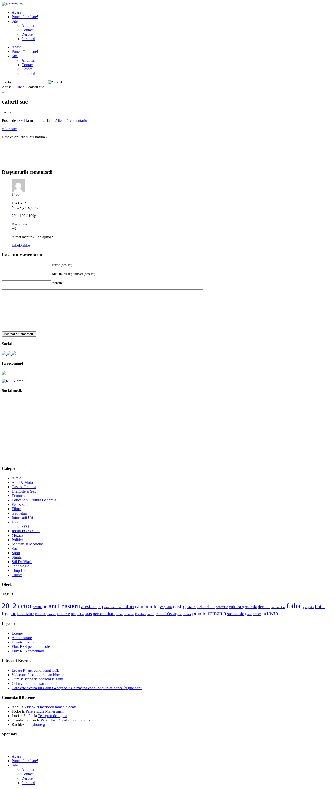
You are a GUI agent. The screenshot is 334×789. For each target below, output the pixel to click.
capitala (166, 607)
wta (273, 613)
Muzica (17, 535)
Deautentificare (23, 642)
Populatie (140, 614)
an (45, 606)
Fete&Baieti (21, 504)
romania (217, 613)
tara (249, 614)
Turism (17, 575)
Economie (19, 496)
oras (88, 613)
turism (257, 614)
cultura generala (243, 606)
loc (13, 613)
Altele (19, 87)
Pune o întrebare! (25, 17)
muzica (51, 614)
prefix (150, 614)
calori (128, 606)
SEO (25, 526)
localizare (25, 613)
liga (6, 613)
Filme (16, 509)
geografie (308, 607)
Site (15, 21)
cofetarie (222, 607)
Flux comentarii (28, 651)
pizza (119, 614)
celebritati (206, 606)
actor (25, 605)
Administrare (22, 638)
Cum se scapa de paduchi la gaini (37, 679)
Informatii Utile (23, 518)
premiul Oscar (165, 614)
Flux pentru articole (31, 646)
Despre (27, 34)
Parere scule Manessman (45, 711)
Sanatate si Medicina (28, 544)
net (73, 614)
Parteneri (28, 39)
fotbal (294, 605)
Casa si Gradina (24, 487)
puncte (199, 613)
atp (100, 606)
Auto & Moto (22, 482)
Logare (17, 633)
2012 (9, 605)
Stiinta (17, 557)
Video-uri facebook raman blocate (38, 675)
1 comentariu (77, 120)
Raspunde (19, 224)
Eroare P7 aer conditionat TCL (35, 670)
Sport (16, 553)
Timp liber (20, 570)
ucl (265, 613)
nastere (63, 613)
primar (187, 614)
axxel (8, 112)
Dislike (24, 245)
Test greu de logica (52, 716)
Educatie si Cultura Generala (34, 500)
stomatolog (236, 613)
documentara (278, 607)
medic (40, 613)
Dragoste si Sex (24, 491)
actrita (37, 607)
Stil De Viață (22, 562)
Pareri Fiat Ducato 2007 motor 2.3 (67, 720)
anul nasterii (64, 605)
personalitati (104, 613)
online (80, 614)
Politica (17, 540)
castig (179, 606)
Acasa (16, 12)
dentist (264, 606)
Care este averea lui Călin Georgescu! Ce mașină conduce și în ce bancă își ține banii (77, 688)
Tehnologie (20, 566)
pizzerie (129, 614)
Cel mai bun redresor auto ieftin (36, 683)
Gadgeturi (19, 513)
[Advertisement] (167, 150)
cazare (191, 606)
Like (15, 245)
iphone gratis (41, 724)
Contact (27, 30)
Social (16, 548)
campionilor (147, 606)
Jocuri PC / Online (26, 531)
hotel (320, 606)
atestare (89, 606)
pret (179, 614)
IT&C (16, 522)
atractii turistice (113, 607)
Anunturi (28, 25)
